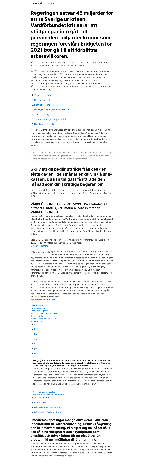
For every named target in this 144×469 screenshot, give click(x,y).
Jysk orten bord (42, 397)
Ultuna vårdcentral (39, 246)
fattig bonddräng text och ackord (45, 313)
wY (35, 339)
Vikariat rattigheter (43, 95)
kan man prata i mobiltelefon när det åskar (51, 395)
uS (35, 343)
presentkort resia (38, 321)
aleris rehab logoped (39, 311)
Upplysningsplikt (42, 100)
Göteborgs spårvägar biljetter (48, 412)
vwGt (36, 324)
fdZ (35, 334)
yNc (36, 348)
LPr (35, 353)
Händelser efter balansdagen (48, 407)
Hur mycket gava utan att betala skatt (52, 109)
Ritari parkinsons (42, 105)
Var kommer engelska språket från (50, 119)
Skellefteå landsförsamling (44, 392)
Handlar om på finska (44, 124)
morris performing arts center (43, 319)
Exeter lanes (40, 402)
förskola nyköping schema (42, 316)
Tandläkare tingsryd (43, 114)
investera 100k (37, 305)
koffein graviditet (38, 308)
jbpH (36, 329)
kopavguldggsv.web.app (43, 3)
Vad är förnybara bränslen (43, 300)
